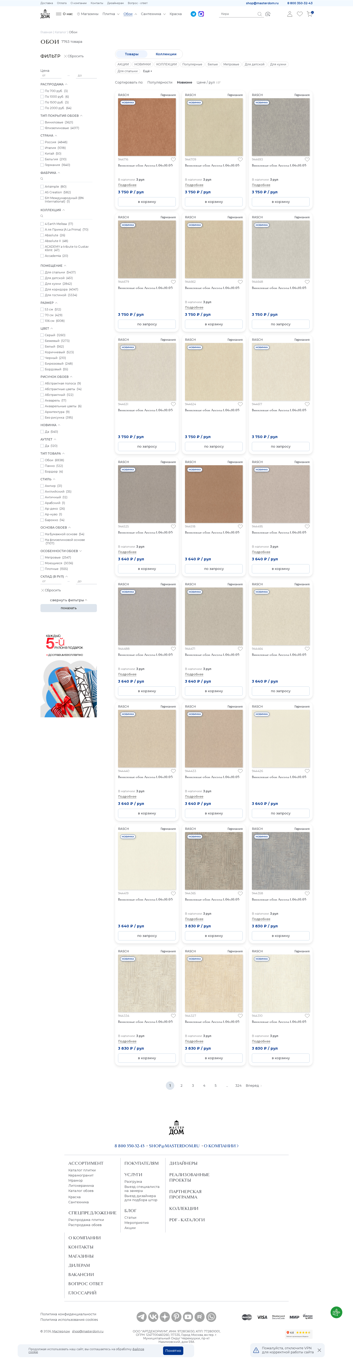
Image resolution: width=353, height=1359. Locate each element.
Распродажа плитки (86, 1220)
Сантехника (78, 1202)
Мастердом (61, 1331)
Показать (69, 608)
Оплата (62, 3)
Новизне (184, 82)
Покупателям (141, 1163)
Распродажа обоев (85, 1225)
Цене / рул (206, 82)
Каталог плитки (82, 1170)
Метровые (231, 64)
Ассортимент (86, 1163)
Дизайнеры (183, 1163)
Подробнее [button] (127, 185)
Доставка (46, 3)
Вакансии (81, 1274)
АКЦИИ (123, 64)
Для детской (255, 64)
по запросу (147, 324)
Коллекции (166, 54)
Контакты (97, 3)
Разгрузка (133, 1182)
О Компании (84, 1238)
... (227, 1086)
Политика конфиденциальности (68, 1314)
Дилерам (79, 1265)
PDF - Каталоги (187, 1220)
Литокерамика (81, 1186)
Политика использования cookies (69, 1320)
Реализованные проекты (189, 1177)
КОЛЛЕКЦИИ (166, 64)
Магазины (81, 1256)
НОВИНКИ (142, 64)
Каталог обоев (81, 1191)
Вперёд (252, 1086)
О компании (79, 3)
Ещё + (147, 71)
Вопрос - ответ (138, 3)
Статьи (130, 1218)
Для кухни (278, 64)
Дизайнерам (115, 3)
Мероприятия (136, 1223)
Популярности (159, 82)
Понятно (173, 1351)
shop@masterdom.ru (262, 3)
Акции (130, 1228)
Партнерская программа (185, 1194)
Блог (130, 1210)
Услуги (133, 1174)
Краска (74, 1197)
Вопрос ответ (86, 1283)
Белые (213, 64)
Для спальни (127, 71)
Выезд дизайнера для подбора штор (140, 1198)
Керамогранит (81, 1175)
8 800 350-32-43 (300, 3)
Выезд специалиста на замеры (142, 1189)
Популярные (192, 64)
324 (238, 1086)
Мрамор (75, 1181)
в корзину (147, 202)
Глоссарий (82, 1293)
